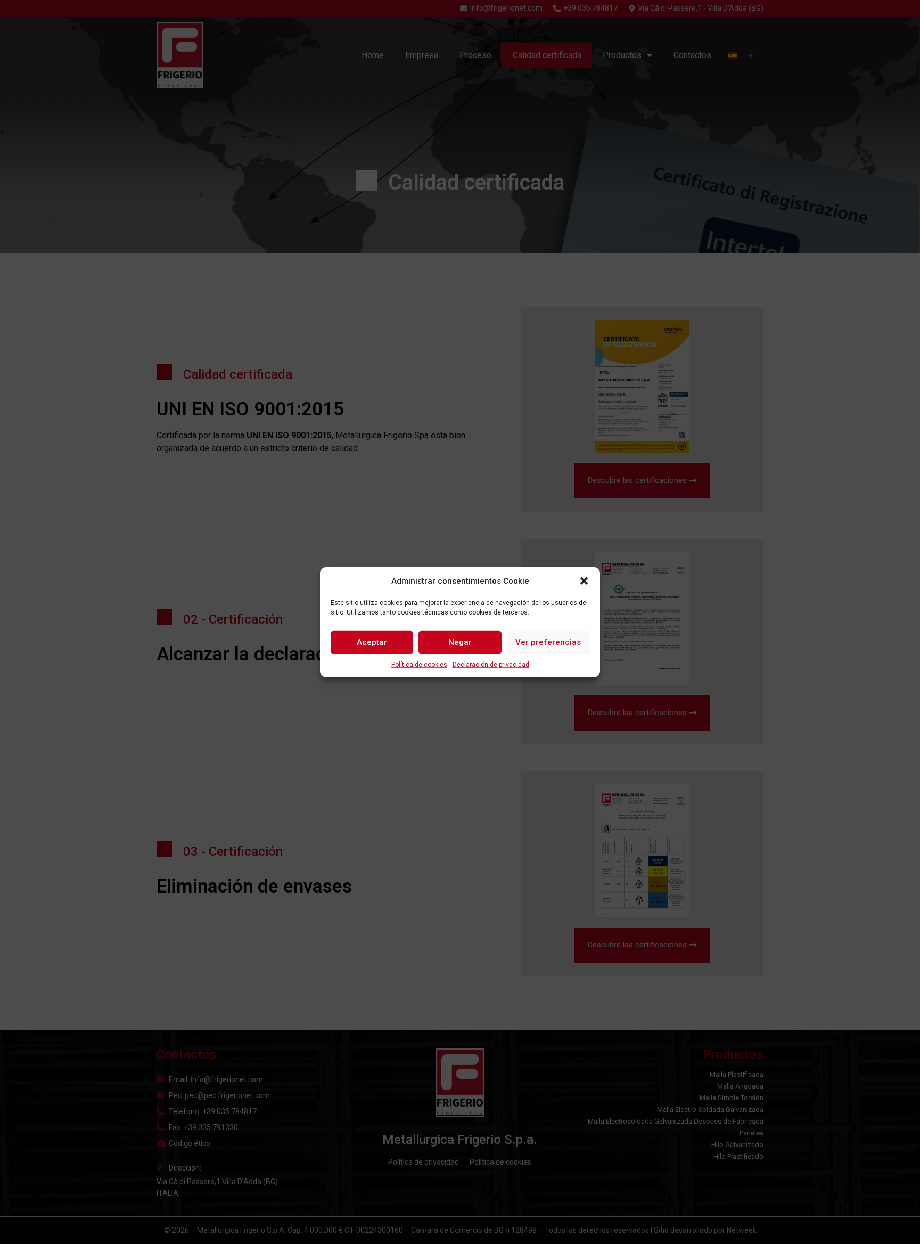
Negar (460, 642)
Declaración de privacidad (491, 664)
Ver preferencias (548, 642)
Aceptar (372, 642)
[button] (584, 581)
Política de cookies (419, 664)
